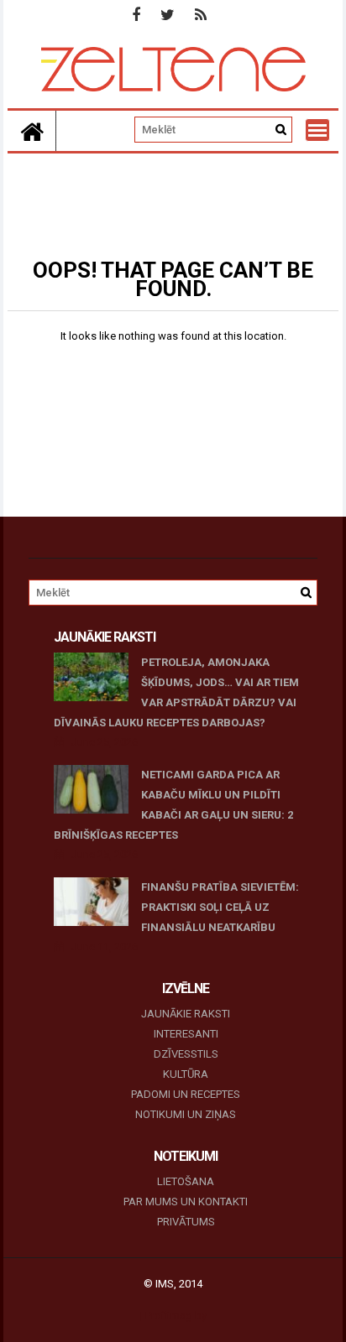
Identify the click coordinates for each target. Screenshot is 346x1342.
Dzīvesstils (186, 1054)
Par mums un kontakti (185, 1201)
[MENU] (317, 130)
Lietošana (185, 1181)
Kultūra (185, 1074)
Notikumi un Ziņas (185, 1114)
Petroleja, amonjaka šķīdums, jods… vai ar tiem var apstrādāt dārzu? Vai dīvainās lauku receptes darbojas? (176, 692)
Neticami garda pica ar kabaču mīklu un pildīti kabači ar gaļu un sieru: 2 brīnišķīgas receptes (173, 804)
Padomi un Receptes (185, 1094)
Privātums (186, 1221)
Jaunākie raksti (185, 1013)
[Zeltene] (32, 131)
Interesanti (186, 1033)
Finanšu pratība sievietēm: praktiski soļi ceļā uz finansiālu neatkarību (220, 907)
